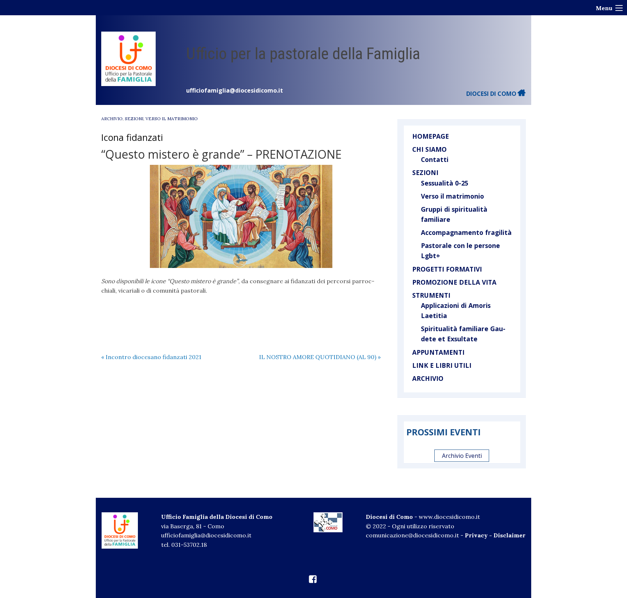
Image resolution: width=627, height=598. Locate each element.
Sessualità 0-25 (444, 183)
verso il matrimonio (172, 118)
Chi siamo (429, 149)
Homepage (430, 136)
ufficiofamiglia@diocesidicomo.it (234, 90)
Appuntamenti (438, 352)
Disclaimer (509, 535)
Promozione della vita (454, 282)
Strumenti (431, 295)
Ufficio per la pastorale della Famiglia (303, 53)
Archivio (112, 118)
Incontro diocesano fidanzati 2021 (151, 357)
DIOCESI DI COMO (492, 94)
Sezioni (134, 118)
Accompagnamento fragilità (466, 232)
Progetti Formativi (447, 269)
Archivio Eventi (462, 456)
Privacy (476, 535)
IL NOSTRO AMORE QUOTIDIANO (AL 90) (320, 357)
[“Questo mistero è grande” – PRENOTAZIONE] (241, 216)
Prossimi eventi (443, 432)
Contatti (434, 159)
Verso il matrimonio (452, 196)
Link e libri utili (441, 365)
